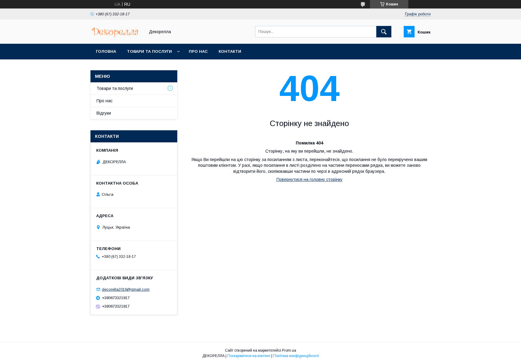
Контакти (230, 51)
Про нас (198, 51)
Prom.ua (289, 350)
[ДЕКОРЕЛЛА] (116, 35)
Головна (106, 51)
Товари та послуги (149, 51)
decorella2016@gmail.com (126, 289)
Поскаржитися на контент (248, 356)
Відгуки (103, 113)
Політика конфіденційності (296, 356)
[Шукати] (383, 31)
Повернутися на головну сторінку (309, 179)
